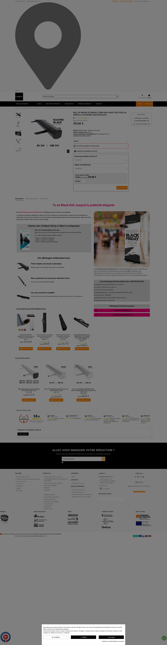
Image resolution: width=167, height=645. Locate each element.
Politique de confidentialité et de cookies (113, 641)
